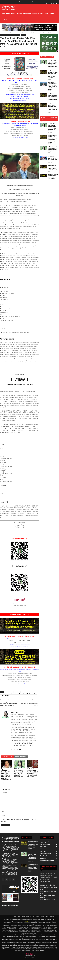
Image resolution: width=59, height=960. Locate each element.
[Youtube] (56, 3)
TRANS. (46, 916)
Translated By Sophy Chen (20, 693)
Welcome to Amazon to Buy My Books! (10, 905)
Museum (36, 1)
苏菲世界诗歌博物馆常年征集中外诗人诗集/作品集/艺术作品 (19, 667)
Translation (34, 13)
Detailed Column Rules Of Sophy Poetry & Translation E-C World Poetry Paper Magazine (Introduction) (33, 867)
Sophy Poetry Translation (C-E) (7, 693)
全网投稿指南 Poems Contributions (19, 53)
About (7, 13)
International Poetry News (10, 32)
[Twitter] (54, 3)
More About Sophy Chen (21, 747)
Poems (4, 20)
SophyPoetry (26, 13)
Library (31, 1)
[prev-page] (2, 783)
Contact (46, 1)
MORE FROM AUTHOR (21, 756)
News (46, 13)
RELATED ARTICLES (7, 756)
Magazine (27, 1)
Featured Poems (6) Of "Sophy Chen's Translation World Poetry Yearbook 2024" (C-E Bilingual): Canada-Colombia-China (52, 63)
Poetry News (23, 35)
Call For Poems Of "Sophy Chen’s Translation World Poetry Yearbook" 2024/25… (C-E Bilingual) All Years (18, 772)
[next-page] (4, 783)
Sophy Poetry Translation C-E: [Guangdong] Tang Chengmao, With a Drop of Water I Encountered (9, 703)
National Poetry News (16, 35)
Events (41, 13)
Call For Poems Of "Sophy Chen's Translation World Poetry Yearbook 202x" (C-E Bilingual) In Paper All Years (53, 149)
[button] (46, 3)
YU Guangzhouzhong (5, 695)
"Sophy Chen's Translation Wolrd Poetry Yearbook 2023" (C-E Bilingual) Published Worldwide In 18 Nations (32, 772)
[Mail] (51, 3)
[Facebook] (49, 3)
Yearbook (18, 13)
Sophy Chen (4, 49)
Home (2, 32)
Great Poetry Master (9, 691)
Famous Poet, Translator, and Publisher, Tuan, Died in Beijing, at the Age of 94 (30, 703)
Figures (52, 13)
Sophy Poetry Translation (26, 691)
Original (23, 916)
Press (22, 1)
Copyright (52, 916)
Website (40, 1)
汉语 (3, 13)
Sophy (18, 1)
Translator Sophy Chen (31, 693)
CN (15, 1)
